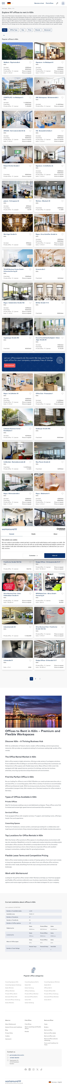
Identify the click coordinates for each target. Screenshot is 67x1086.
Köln (4, 35)
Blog (6, 1030)
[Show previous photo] (4, 51)
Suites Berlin (47, 999)
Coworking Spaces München (52, 982)
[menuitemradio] (31, 679)
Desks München (9, 988)
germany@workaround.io (17, 1055)
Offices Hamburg (29, 990)
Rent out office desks (50, 1033)
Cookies (7, 1036)
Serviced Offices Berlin (31, 996)
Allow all (54, 555)
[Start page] (3, 3)
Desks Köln (28, 985)
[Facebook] (26, 1069)
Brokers (46, 1027)
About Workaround (10, 1024)
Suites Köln (28, 999)
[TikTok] (41, 1069)
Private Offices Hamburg (51, 993)
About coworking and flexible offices (33, 1027)
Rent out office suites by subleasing (51, 1039)
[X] (37, 1069)
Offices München (10, 990)
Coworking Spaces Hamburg (13, 985)
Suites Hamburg (29, 1002)
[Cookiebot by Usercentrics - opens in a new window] (58, 529)
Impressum (8, 1039)
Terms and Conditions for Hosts (51, 1044)
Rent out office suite (49, 1036)
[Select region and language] (10, 3)
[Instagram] (33, 1069)
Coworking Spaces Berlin (32, 982)
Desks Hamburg (29, 988)
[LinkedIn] (30, 1069)
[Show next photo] (30, 51)
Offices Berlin (48, 988)
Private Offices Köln (49, 990)
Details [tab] (34, 534)
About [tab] (55, 534)
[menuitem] (40, 679)
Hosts (45, 1024)
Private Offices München (31, 993)
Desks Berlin (47, 985)
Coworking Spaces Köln (11, 982)
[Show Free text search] (57, 3)
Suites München (9, 1002)
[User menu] (63, 3)
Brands (27, 1031)
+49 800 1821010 (14, 1057)
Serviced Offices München (51, 996)
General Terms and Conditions (13, 1027)
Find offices (49, 3)
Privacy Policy (9, 1033)
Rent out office (48, 1030)
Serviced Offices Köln (11, 996)
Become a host (39, 3)
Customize (32, 555)
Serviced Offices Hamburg (12, 999)
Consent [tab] (11, 534)
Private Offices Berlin (11, 993)
